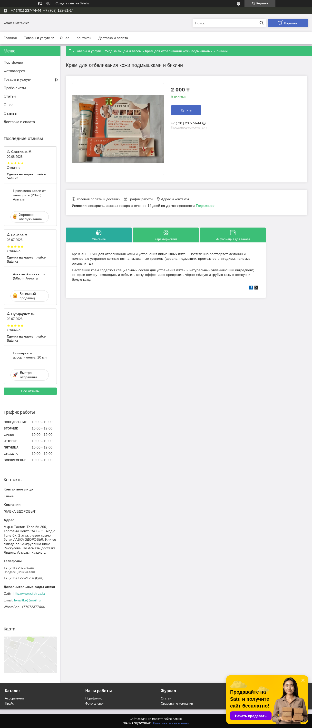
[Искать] (261, 23)
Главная (10, 38)
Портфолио (13, 62)
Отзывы (10, 113)
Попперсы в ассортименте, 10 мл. (30, 355)
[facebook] (251, 288)
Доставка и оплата (113, 38)
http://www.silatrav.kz (29, 593)
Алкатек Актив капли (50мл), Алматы (29, 276)
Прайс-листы (15, 88)
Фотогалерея (14, 71)
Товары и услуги (37, 38)
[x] (256, 288)
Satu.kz (177, 719)
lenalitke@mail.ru (27, 600)
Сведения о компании (177, 703)
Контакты (84, 38)
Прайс (9, 703)
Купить (186, 110)
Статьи (10, 96)
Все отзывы (30, 391)
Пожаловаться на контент (171, 723)
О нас (64, 38)
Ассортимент (14, 698)
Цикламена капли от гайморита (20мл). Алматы (29, 195)
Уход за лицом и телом (123, 51)
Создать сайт (65, 3)
